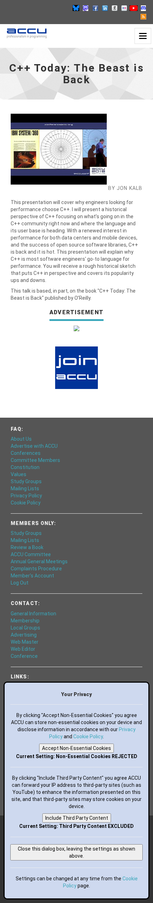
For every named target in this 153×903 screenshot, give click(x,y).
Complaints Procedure (36, 568)
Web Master (24, 642)
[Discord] (143, 8)
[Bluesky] (76, 8)
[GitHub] (114, 8)
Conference (24, 656)
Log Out (19, 583)
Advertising (24, 635)
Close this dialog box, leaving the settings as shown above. (76, 852)
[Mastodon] (85, 8)
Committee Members (35, 460)
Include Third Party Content (76, 818)
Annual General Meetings (39, 561)
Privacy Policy (26, 495)
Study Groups (26, 481)
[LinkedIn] (105, 8)
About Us (21, 439)
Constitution (25, 467)
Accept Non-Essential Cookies (76, 748)
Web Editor (23, 649)
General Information (33, 613)
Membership (25, 620)
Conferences (26, 453)
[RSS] (143, 16)
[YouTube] (134, 8)
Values (18, 474)
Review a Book (27, 547)
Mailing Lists (25, 488)
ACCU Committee (31, 554)
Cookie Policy (26, 503)
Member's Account (32, 576)
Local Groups (25, 628)
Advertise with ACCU (34, 446)
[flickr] (124, 8)
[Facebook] (95, 8)
